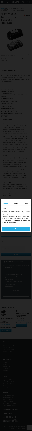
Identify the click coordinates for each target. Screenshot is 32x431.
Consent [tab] (5, 203)
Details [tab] (16, 203)
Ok (16, 228)
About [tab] (26, 203)
